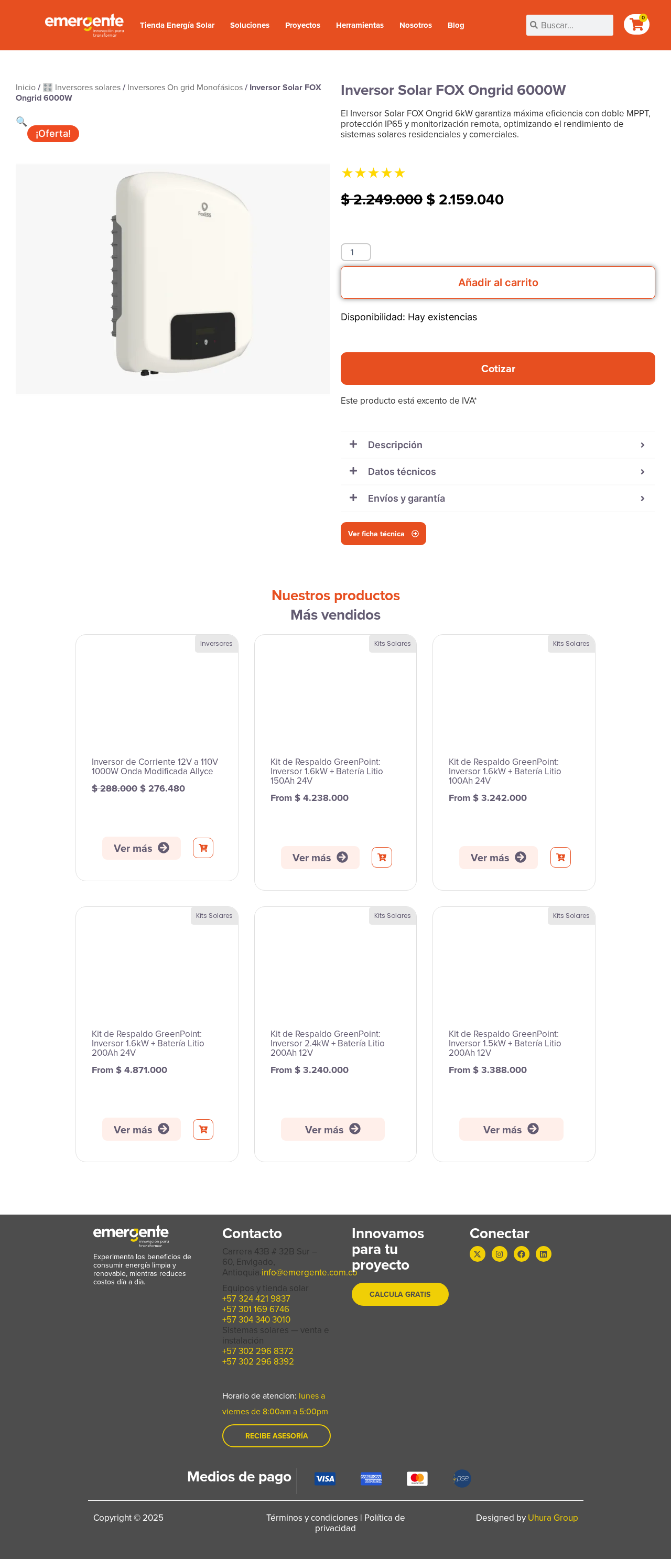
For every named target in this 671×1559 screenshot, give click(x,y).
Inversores (216, 643)
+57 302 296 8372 (258, 1351)
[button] (21, 121)
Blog (456, 25)
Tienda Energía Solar (177, 25)
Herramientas (360, 25)
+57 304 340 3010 (256, 1319)
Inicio (26, 87)
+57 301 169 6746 (255, 1309)
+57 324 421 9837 (256, 1298)
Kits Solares (392, 643)
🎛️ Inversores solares (81, 87)
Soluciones (249, 25)
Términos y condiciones (312, 1517)
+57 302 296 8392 (258, 1361)
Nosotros (415, 25)
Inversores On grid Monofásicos (185, 87)
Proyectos (302, 25)
